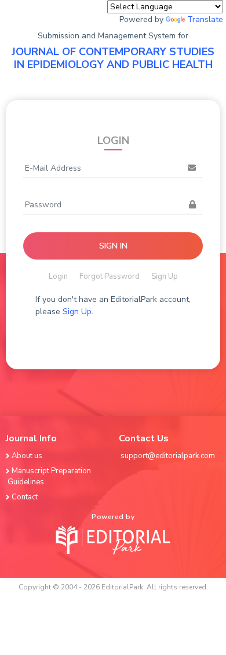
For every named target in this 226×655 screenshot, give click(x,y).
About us (27, 456)
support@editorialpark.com (168, 456)
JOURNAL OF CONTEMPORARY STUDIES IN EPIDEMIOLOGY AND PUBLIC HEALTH (113, 58)
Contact (25, 497)
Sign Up (164, 276)
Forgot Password (109, 276)
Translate (205, 19)
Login (58, 276)
